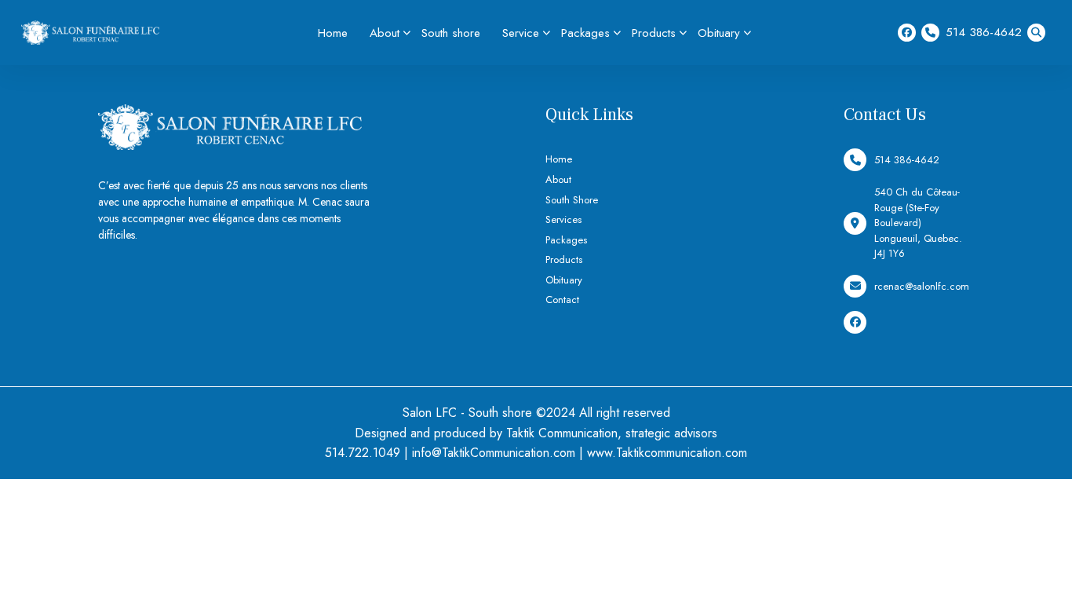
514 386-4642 (984, 32)
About (384, 33)
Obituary (719, 33)
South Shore (571, 199)
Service (520, 33)
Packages (585, 33)
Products (654, 33)
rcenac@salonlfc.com (921, 286)
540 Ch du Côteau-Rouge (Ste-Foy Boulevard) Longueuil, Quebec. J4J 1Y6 (918, 223)
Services (563, 219)
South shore (450, 33)
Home (333, 33)
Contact (562, 299)
